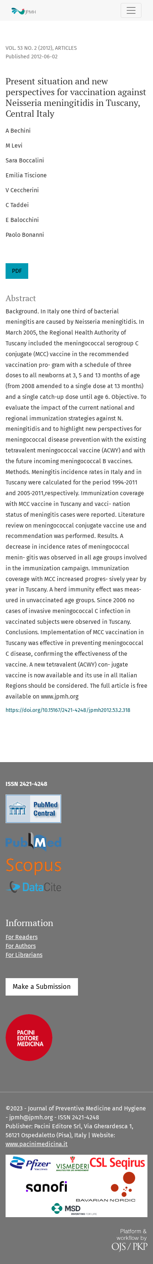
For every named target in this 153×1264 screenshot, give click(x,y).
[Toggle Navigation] (131, 10)
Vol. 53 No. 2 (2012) (29, 48)
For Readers (22, 937)
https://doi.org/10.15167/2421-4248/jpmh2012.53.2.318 (68, 710)
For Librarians (24, 954)
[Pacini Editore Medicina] (29, 1037)
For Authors (21, 945)
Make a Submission (42, 987)
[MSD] (74, 1208)
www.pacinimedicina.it (37, 1144)
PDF (17, 270)
